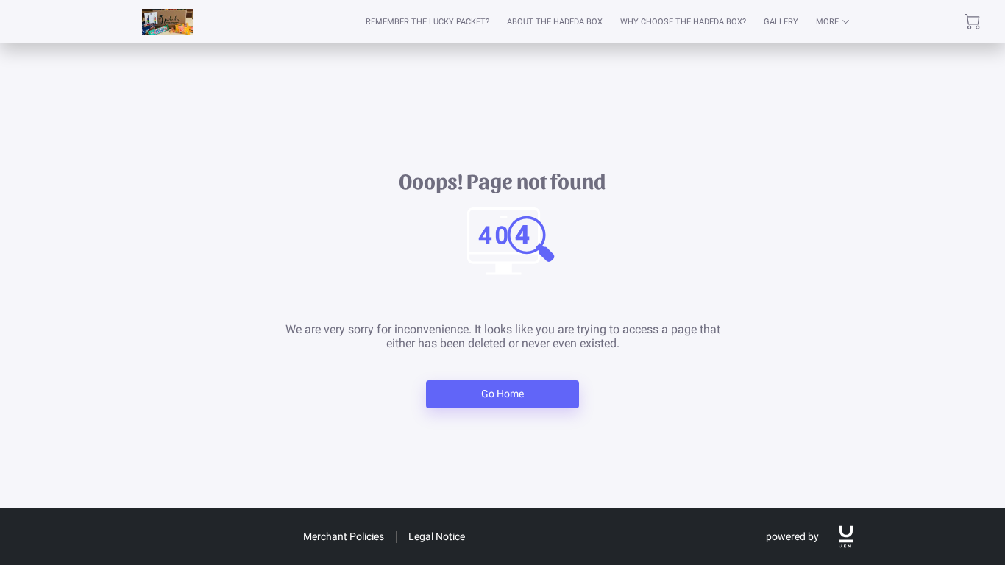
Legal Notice (436, 536)
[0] (972, 21)
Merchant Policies (343, 536)
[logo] (846, 536)
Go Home (503, 393)
